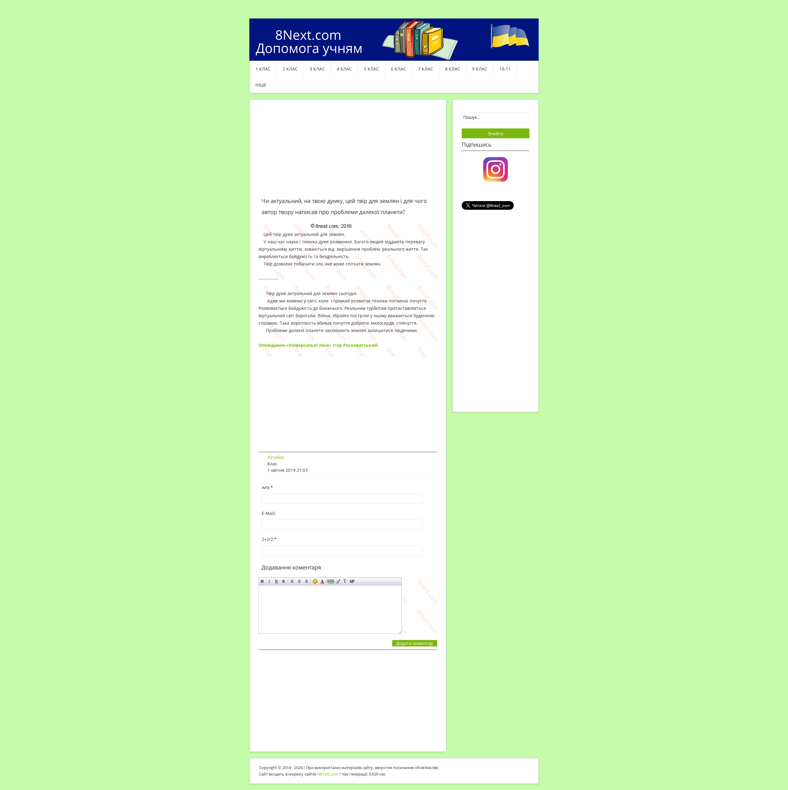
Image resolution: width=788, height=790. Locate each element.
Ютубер (275, 457)
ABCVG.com (327, 774)
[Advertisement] (348, 152)
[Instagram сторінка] (495, 169)
